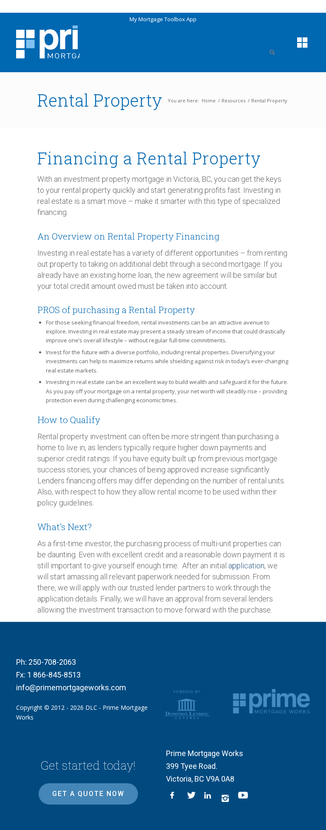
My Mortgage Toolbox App (163, 19)
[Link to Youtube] (242, 798)
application (246, 565)
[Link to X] (191, 798)
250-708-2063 (52, 662)
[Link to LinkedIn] (208, 798)
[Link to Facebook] (174, 798)
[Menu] (298, 42)
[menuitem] (275, 42)
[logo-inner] (48, 41)
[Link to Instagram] (225, 798)
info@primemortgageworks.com (71, 687)
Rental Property (99, 100)
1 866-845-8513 (54, 674)
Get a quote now (88, 794)
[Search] (275, 42)
